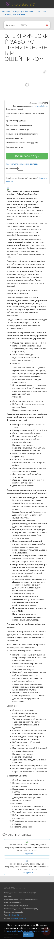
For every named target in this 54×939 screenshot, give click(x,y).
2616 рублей (27, 872)
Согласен (28, 934)
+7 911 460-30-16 (14, 915)
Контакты (8, 896)
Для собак (41, 11)
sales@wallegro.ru (18, 918)
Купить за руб (27, 156)
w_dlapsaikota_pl (40, 106)
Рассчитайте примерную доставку (22, 164)
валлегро (23, 3)
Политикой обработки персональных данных (27, 931)
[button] (44, 72)
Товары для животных (23, 11)
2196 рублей (27, 853)
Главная (6, 11)
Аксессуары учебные (15, 14)
